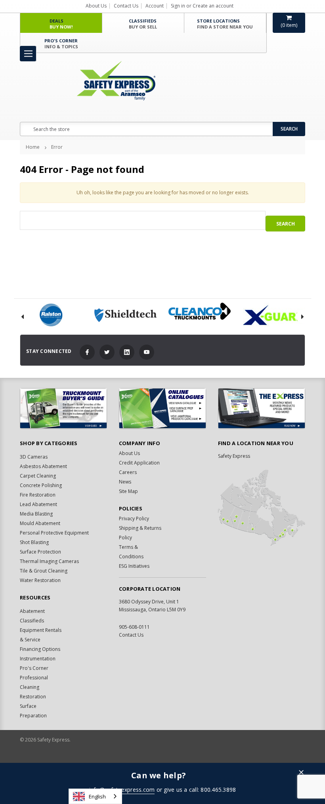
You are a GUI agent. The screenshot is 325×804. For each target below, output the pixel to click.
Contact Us (126, 5)
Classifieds (143, 24)
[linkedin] (126, 352)
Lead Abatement (38, 504)
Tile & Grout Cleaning (43, 570)
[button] (301, 772)
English (97, 796)
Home (33, 147)
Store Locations (225, 24)
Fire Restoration (37, 494)
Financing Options (40, 649)
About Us (96, 5)
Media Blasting (36, 513)
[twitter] (107, 352)
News (125, 481)
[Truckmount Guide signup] (63, 408)
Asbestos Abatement (43, 466)
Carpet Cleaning (38, 475)
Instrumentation (37, 658)
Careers (128, 472)
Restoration (33, 696)
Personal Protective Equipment (54, 532)
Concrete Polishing (41, 485)
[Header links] (28, 53)
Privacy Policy (134, 518)
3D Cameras (34, 456)
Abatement (32, 611)
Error (57, 147)
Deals (61, 24)
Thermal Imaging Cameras (49, 561)
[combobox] (95, 796)
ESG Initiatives (134, 566)
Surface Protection (40, 551)
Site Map (128, 491)
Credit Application (139, 462)
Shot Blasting (34, 542)
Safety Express (234, 456)
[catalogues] (162, 408)
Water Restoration (40, 580)
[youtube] (146, 352)
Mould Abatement (40, 523)
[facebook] (87, 352)
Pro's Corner (61, 43)
